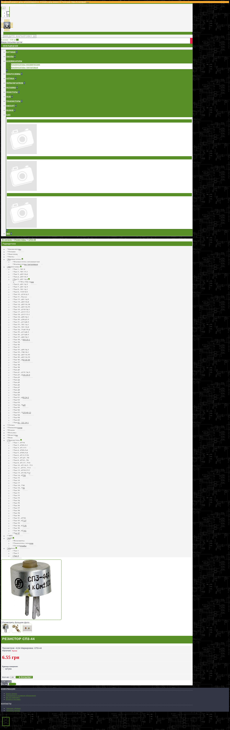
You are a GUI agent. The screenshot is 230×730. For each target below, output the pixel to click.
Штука (8, 669)
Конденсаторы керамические (25, 64)
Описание (6, 681)
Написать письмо (13, 711)
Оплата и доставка (13, 699)
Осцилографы (14, 195)
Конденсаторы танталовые (24, 67)
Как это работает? (13, 697)
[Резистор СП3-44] (31, 619)
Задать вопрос (11, 694)
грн (7, 16)
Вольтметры (14, 121)
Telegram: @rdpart (13, 708)
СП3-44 (12, 684)
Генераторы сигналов (18, 158)
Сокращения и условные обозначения (21, 695)
